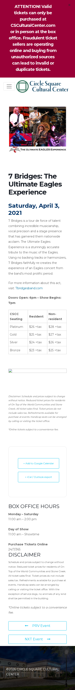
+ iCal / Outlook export (38, 477)
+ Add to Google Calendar (38, 463)
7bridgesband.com (29, 288)
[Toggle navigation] (9, 86)
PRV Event (41, 626)
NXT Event (34, 639)
